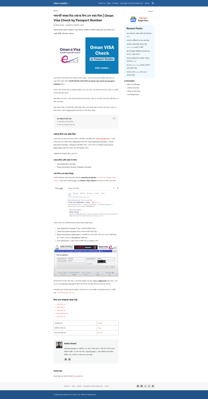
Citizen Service (133, 88)
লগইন (75, 376)
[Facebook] (138, 386)
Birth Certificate (133, 84)
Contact (115, 3)
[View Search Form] (152, 3)
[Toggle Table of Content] (113, 118)
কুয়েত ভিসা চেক (61, 317)
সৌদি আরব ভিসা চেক (62, 314)
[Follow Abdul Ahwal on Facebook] (65, 359)
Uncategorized (133, 94)
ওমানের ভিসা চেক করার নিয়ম (65, 122)
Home (147, 3)
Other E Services (133, 91)
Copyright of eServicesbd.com (131, 3)
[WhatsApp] (149, 386)
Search (150, 11)
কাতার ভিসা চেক (61, 304)
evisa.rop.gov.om (103, 139)
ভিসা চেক (100, 333)
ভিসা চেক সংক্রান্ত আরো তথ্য (67, 125)
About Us (101, 3)
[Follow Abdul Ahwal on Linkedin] (69, 359)
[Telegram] (145, 386)
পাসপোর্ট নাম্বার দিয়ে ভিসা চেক (65, 293)
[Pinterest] (152, 386)
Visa (99, 328)
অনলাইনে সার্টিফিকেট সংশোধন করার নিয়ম (138, 40)
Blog (108, 3)
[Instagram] (141, 386)
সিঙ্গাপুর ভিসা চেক (61, 310)
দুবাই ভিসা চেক (61, 307)
